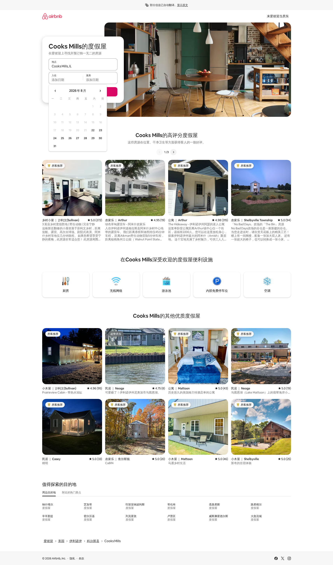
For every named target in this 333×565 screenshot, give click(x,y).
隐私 (72, 558)
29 (92, 138)
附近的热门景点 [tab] (71, 492)
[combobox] (83, 66)
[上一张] (159, 152)
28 (85, 138)
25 (62, 138)
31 (54, 146)
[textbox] (66, 79)
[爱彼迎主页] (52, 16)
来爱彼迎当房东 (278, 16)
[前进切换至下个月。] (100, 91)
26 (70, 138)
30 (100, 138)
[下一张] (173, 152)
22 (92, 130)
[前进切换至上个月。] (55, 91)
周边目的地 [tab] (49, 492)
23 (100, 130)
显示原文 (182, 5)
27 (77, 138)
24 (54, 138)
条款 (81, 558)
